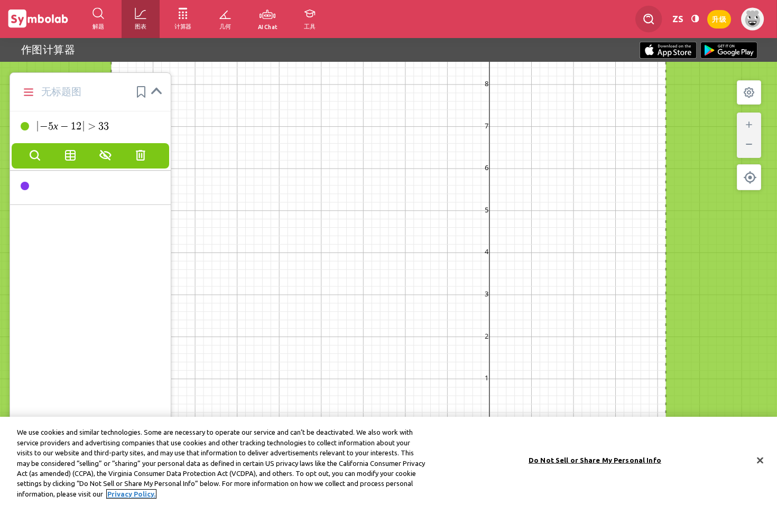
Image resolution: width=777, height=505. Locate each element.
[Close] (760, 460)
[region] (388, 461)
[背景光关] (695, 18)
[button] (141, 92)
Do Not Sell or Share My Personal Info (595, 459)
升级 (719, 18)
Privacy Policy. (131, 494)
